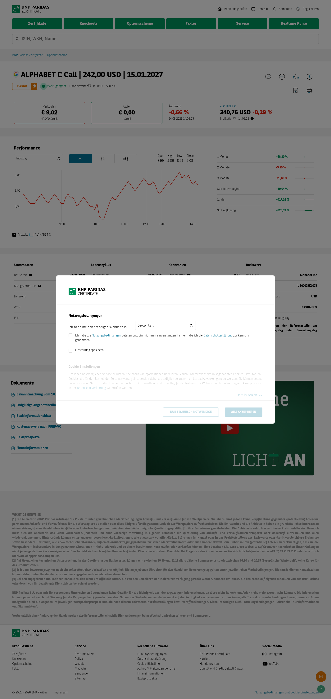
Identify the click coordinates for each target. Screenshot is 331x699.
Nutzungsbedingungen (106, 335)
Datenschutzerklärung (217, 335)
